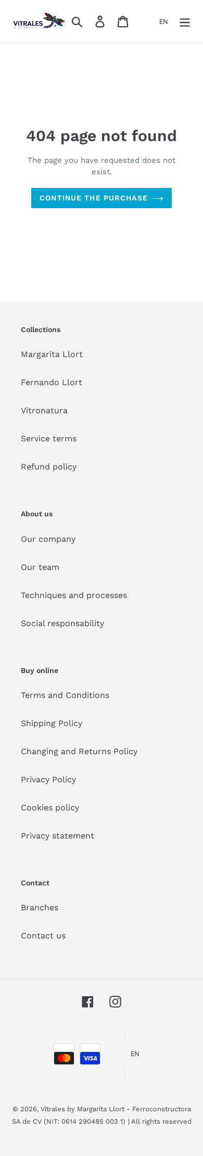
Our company (48, 539)
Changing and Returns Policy (79, 751)
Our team (40, 567)
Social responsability (62, 623)
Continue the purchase (94, 198)
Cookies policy (50, 807)
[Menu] (184, 21)
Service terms (49, 438)
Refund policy (49, 467)
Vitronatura (44, 410)
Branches (39, 907)
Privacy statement (57, 836)
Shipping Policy (51, 723)
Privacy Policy (48, 779)
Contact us (43, 936)
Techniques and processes (74, 595)
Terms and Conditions (65, 695)
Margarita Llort (52, 354)
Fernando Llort (51, 382)
